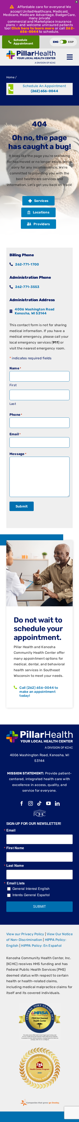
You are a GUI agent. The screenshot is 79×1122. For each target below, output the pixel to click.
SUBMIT (39, 906)
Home (10, 77)
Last (12, 404)
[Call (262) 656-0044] (39, 89)
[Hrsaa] (40, 1005)
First (13, 385)
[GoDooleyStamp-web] (40, 1099)
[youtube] (48, 803)
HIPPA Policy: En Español (41, 946)
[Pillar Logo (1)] (30, 52)
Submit (22, 506)
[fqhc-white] (39, 811)
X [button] (76, 2)
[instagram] (30, 803)
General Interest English (31, 888)
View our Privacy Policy (25, 934)
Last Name (15, 865)
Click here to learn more (32, 28)
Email (10, 830)
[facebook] (21, 803)
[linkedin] (57, 803)
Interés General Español (31, 894)
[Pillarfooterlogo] (39, 732)
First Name (15, 848)
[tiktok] (39, 803)
